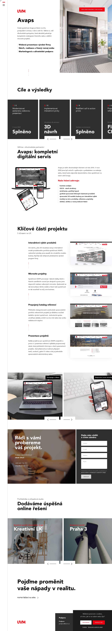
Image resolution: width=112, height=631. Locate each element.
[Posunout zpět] (51, 139)
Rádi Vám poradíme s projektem (91, 9)
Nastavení (86, 622)
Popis (84, 462)
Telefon (85, 455)
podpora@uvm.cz (64, 624)
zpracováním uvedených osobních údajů (93, 472)
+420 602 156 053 (21, 463)
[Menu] (3, 5)
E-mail (85, 449)
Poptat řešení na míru (26, 597)
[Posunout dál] (67, 139)
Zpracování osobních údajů (95, 627)
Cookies (84, 627)
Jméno (85, 443)
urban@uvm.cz (20, 466)
